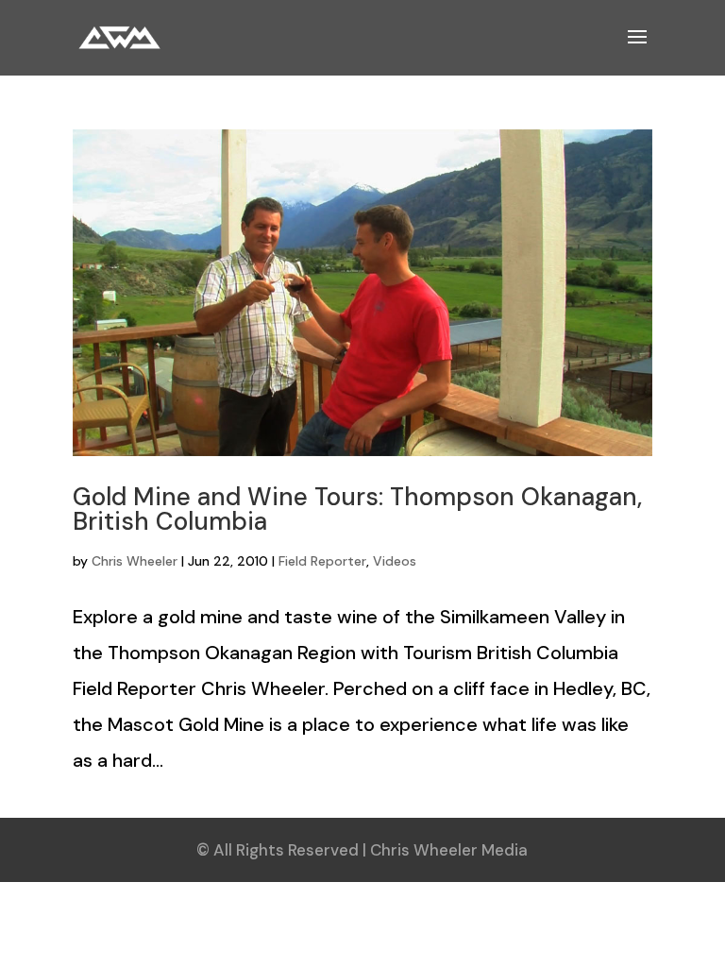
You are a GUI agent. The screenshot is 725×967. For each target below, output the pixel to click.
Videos (394, 560)
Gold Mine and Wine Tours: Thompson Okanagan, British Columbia (357, 509)
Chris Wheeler (134, 560)
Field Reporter (322, 560)
